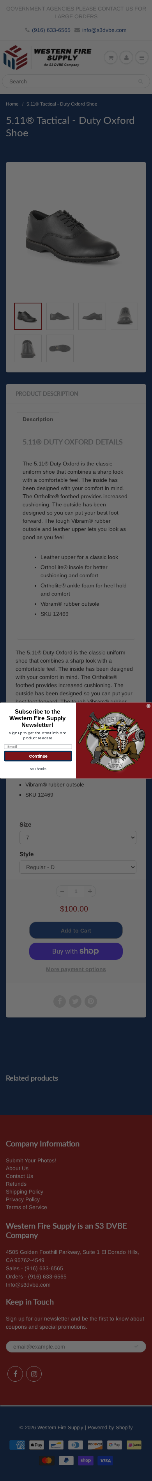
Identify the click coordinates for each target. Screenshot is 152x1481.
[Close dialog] (148, 706)
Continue (38, 756)
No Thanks (38, 769)
